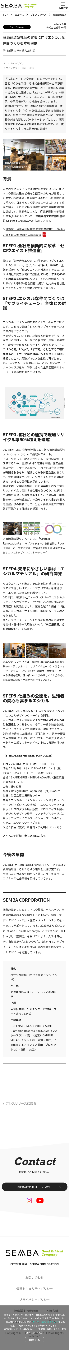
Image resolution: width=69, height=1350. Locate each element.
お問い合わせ (34, 1277)
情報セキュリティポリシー (34, 1288)
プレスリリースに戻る (21, 1103)
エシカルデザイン (15, 63)
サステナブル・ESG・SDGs (20, 67)
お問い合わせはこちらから (34, 1187)
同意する (34, 1340)
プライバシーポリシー (34, 1299)
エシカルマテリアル (17, 662)
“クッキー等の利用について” (45, 1321)
